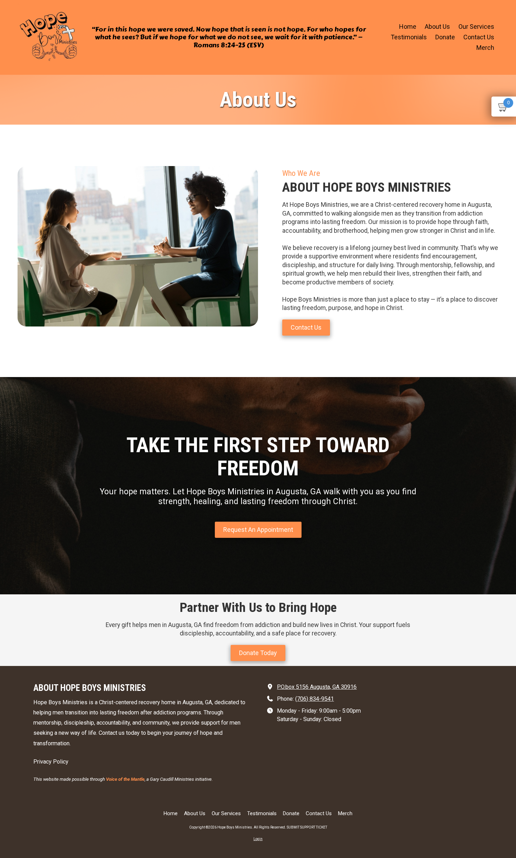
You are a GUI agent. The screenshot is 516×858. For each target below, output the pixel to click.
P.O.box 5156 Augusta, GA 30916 (317, 687)
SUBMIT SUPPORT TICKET (307, 827)
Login (258, 839)
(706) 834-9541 (314, 698)
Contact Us (306, 327)
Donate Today (258, 652)
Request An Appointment (258, 529)
